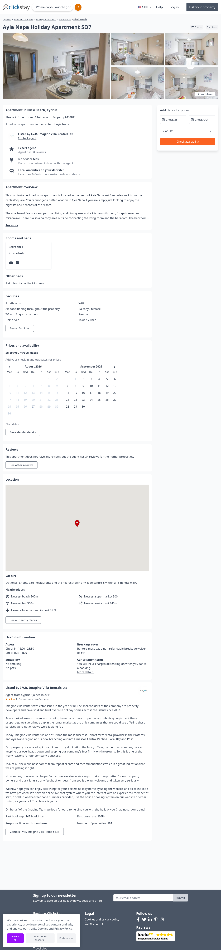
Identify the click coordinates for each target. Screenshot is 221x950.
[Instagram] (162, 919)
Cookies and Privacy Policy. (55, 928)
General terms (94, 923)
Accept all (15, 938)
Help (159, 7)
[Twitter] (144, 919)
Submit (180, 898)
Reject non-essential (40, 938)
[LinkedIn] (150, 919)
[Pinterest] (156, 919)
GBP (145, 7)
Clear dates (12, 424)
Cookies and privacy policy (102, 919)
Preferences (66, 938)
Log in (174, 7)
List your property (202, 7)
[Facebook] (138, 919)
